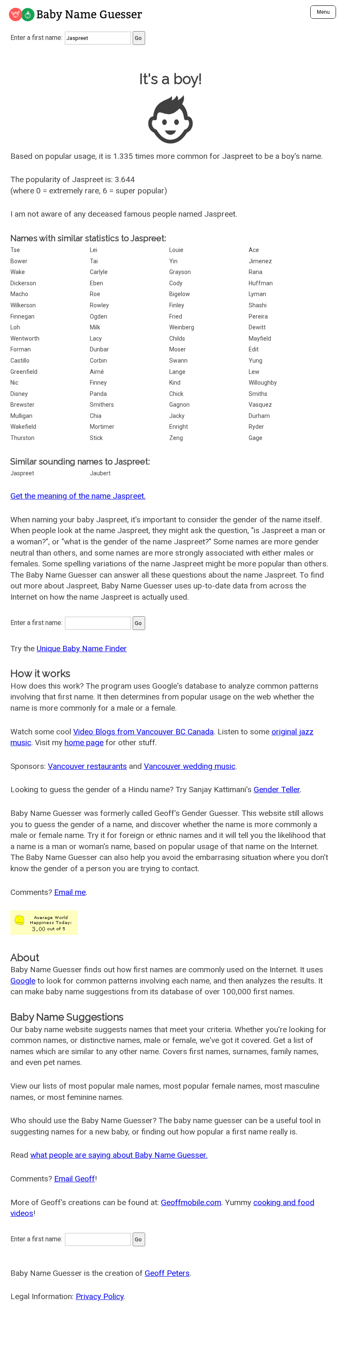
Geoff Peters (167, 1273)
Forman (20, 349)
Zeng (176, 438)
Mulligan (21, 416)
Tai (94, 261)
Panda (98, 393)
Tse (15, 250)
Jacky (177, 416)
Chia (95, 416)
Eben (96, 283)
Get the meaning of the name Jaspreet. (78, 496)
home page (84, 742)
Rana (255, 272)
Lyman (257, 294)
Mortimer (102, 426)
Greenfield (23, 371)
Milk (95, 327)
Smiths (258, 393)
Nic (14, 382)
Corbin (98, 360)
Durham (259, 416)
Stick (96, 438)
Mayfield (260, 338)
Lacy (96, 338)
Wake (17, 272)
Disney (19, 393)
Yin (173, 261)
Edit (254, 349)
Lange (177, 371)
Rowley (99, 305)
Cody (176, 283)
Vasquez (260, 404)
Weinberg (181, 327)
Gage (255, 438)
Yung (255, 360)
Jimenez (260, 261)
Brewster (22, 404)
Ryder (256, 426)
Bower (18, 261)
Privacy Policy (100, 1296)
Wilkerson (23, 305)
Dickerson (23, 283)
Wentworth (25, 338)
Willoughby (263, 382)
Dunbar (99, 349)
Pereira (258, 316)
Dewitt (257, 327)
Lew (254, 371)
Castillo (20, 360)
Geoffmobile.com (191, 1202)
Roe (95, 294)
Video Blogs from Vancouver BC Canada (143, 731)
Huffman (261, 283)
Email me (70, 892)
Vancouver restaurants (87, 766)
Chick (176, 393)
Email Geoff (74, 1178)
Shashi (258, 305)
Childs (177, 338)
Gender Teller (277, 789)
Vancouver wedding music (189, 766)
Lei (93, 250)
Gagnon (179, 404)
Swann (178, 360)
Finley (176, 305)
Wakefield (23, 426)
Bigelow (179, 294)
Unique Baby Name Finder (82, 648)
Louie (176, 250)
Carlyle (99, 272)
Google (22, 981)
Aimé (97, 371)
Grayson (180, 272)
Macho (19, 294)
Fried (175, 316)
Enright (178, 426)
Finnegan (22, 316)
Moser (177, 349)
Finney (98, 382)
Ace (254, 250)
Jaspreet (22, 473)
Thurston (22, 438)
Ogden (98, 316)
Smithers (102, 404)
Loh (15, 327)
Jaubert (100, 473)
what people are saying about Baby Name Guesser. (119, 1155)
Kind (174, 382)
